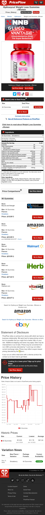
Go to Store (29, 88)
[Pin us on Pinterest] (17, 480)
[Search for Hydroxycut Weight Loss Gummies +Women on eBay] (22, 324)
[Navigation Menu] (41, 2)
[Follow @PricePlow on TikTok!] (27, 480)
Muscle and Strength (8, 206)
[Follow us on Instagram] (22, 480)
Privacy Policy (12, 493)
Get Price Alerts (26, 12)
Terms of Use (12, 496)
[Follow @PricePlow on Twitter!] (12, 480)
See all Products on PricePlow (24, 119)
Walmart (4, 246)
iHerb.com (5, 265)
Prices (8, 12)
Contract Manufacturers (30, 493)
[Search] (36, 2)
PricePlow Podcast (29, 499)
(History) (13, 12)
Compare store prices (22, 116)
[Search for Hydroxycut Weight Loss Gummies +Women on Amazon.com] (22, 312)
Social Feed (26, 490)
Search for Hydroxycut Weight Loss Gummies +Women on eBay (22, 319)
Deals (25, 486)
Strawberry (5, 214)
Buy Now (36, 12)
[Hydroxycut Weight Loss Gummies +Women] (22, 62)
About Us (10, 490)
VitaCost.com (6, 286)
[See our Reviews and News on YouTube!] (33, 480)
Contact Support (12, 486)
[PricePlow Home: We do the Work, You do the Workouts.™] (6, 4)
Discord (25, 496)
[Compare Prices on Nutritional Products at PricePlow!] (5, 473)
